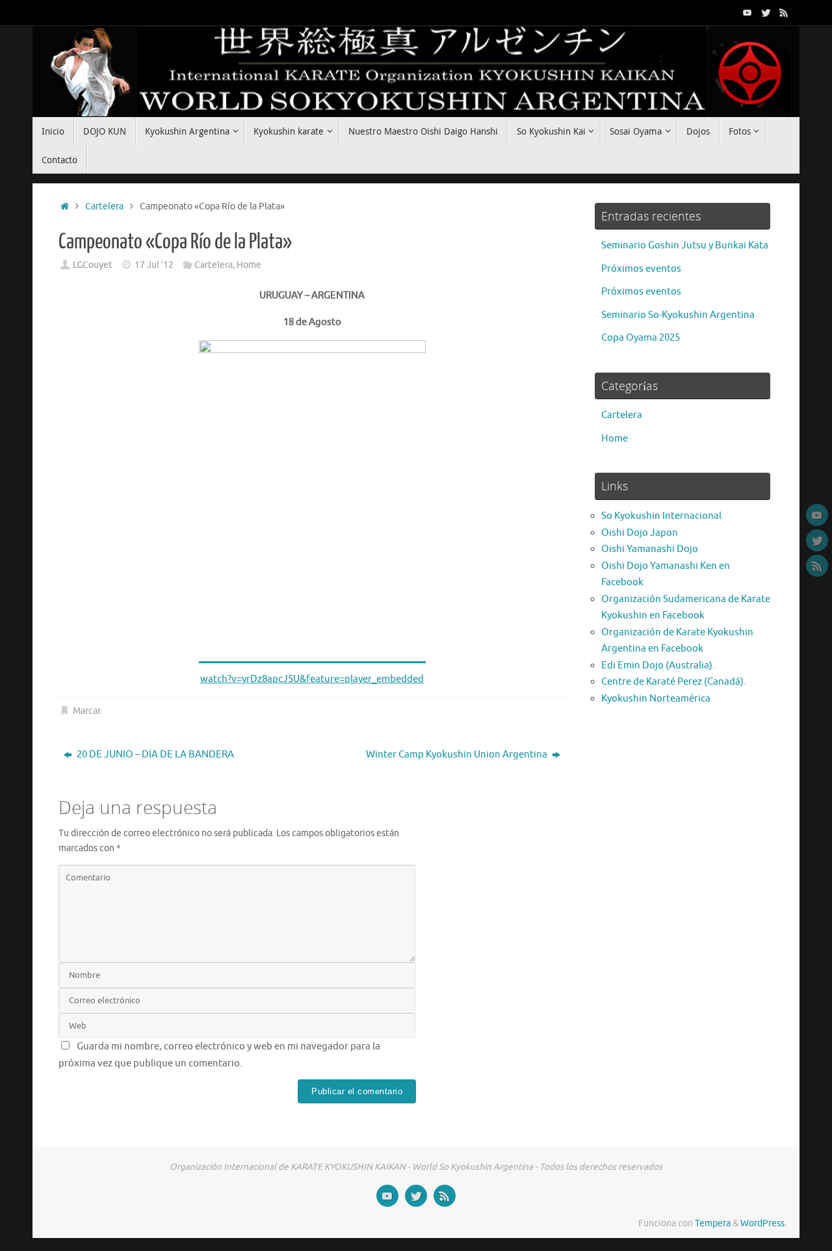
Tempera (713, 1223)
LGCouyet (92, 264)
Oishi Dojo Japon (639, 533)
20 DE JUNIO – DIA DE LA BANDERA (154, 754)
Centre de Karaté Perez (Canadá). (673, 682)
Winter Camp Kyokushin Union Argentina (457, 754)
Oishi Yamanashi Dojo (649, 549)
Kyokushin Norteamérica (655, 698)
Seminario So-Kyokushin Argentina (678, 315)
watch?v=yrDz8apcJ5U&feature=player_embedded (312, 679)
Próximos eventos (641, 269)
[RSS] (784, 12)
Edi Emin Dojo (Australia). (658, 665)
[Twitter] (766, 12)
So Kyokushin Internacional (661, 516)
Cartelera (104, 206)
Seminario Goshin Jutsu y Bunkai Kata (684, 245)
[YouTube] (747, 12)
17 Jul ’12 (154, 264)
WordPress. (763, 1223)
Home (249, 264)
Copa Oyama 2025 (640, 338)
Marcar (86, 711)
